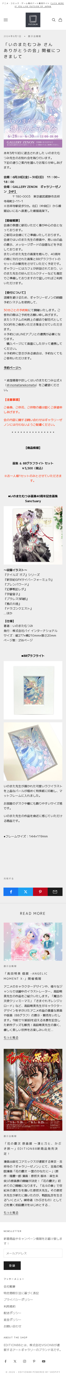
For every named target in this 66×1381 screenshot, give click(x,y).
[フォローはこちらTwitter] (15, 1361)
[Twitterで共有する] (25, 892)
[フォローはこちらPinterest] (34, 1361)
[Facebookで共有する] (11, 892)
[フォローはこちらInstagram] (24, 1361)
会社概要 (9, 1286)
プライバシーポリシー (18, 1299)
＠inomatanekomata (21, 385)
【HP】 (12, 191)
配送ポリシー (12, 1313)
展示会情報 (34, 36)
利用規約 (9, 1306)
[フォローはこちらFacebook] (5, 1361)
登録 (12, 1265)
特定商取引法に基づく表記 (21, 1293)
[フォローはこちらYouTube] (43, 1361)
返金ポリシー (12, 1319)
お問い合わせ (12, 1326)
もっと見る (11, 1037)
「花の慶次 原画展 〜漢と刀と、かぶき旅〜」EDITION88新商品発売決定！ (33, 1149)
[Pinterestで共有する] (40, 892)
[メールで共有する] (55, 892)
